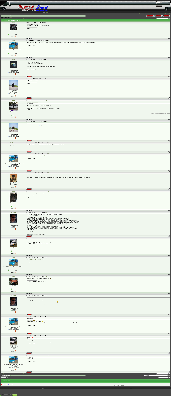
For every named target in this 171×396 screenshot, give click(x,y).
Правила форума (161, 13)
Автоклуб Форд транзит (4, 18)
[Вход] (159, 7)
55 (46, 100)
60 (48, 191)
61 (46, 212)
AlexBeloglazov (13, 142)
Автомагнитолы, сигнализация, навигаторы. (16, 18)
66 (46, 316)
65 (46, 295)
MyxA (13, 59)
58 (48, 153)
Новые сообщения (148, 13)
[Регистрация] (159, 3)
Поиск (166, 13)
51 (46, 22)
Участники (155, 13)
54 (46, 78)
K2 (13, 78)
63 (46, 257)
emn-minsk (13, 212)
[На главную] (33, 11)
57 (48, 142)
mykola (13, 22)
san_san (13, 238)
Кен (2, 384)
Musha (12, 384)
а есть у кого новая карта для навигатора (34, 18)
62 (46, 238)
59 (48, 172)
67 (46, 335)
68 (48, 355)
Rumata (13, 172)
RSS (47, 12)
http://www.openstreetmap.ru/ (32, 102)
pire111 (13, 100)
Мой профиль (141, 13)
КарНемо (10, 17)
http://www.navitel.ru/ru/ (46, 155)
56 (46, 121)
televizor (13, 40)
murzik (13, 191)
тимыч (4, 384)
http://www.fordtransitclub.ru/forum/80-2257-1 (35, 259)
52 (48, 40)
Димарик (13, 276)
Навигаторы (25, 18)
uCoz (131, 388)
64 (46, 276)
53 (46, 59)
